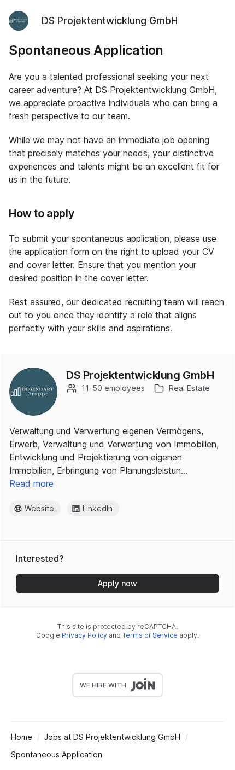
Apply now (117, 583)
